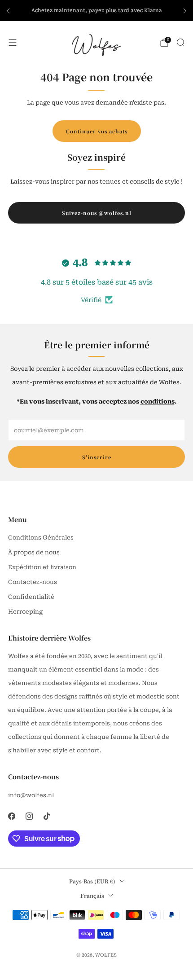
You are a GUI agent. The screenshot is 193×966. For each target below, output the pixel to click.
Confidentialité (31, 596)
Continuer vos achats (96, 131)
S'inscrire (96, 457)
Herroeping (25, 611)
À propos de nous (34, 552)
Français (92, 895)
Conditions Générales (41, 537)
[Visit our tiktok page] (46, 816)
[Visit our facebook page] (11, 816)
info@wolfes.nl (31, 795)
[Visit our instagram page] (29, 816)
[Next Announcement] (185, 10)
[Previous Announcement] (8, 10)
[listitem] (96, 11)
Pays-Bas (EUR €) (92, 881)
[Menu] (12, 42)
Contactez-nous (32, 582)
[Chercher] (180, 42)
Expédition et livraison (42, 567)
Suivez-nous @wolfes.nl (97, 212)
